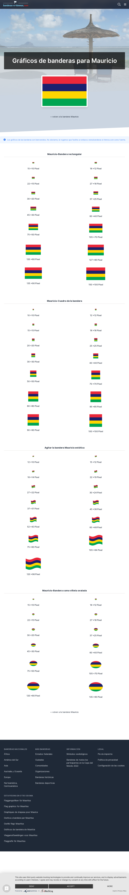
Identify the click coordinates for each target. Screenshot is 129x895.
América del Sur (11, 760)
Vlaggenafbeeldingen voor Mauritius (20, 835)
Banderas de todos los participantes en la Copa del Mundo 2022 (80, 763)
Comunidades (41, 765)
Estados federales (43, 754)
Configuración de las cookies (111, 765)
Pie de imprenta (105, 754)
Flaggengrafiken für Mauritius (17, 800)
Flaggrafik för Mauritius (14, 841)
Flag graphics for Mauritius (16, 806)
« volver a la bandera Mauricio (65, 116)
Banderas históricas (44, 777)
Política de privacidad (108, 760)
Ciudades (39, 760)
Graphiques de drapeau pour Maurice (21, 812)
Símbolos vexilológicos (77, 754)
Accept (71, 886)
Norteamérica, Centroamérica (11, 784)
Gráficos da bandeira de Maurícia (19, 829)
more (110, 886)
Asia (6, 765)
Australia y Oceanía (13, 771)
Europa (7, 777)
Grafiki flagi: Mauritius (14, 823)
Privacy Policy (122, 891)
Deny (31, 886)
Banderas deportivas (45, 783)
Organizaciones (42, 771)
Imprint (115, 891)
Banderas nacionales (15, 749)
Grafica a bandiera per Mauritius (19, 818)
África (7, 754)
